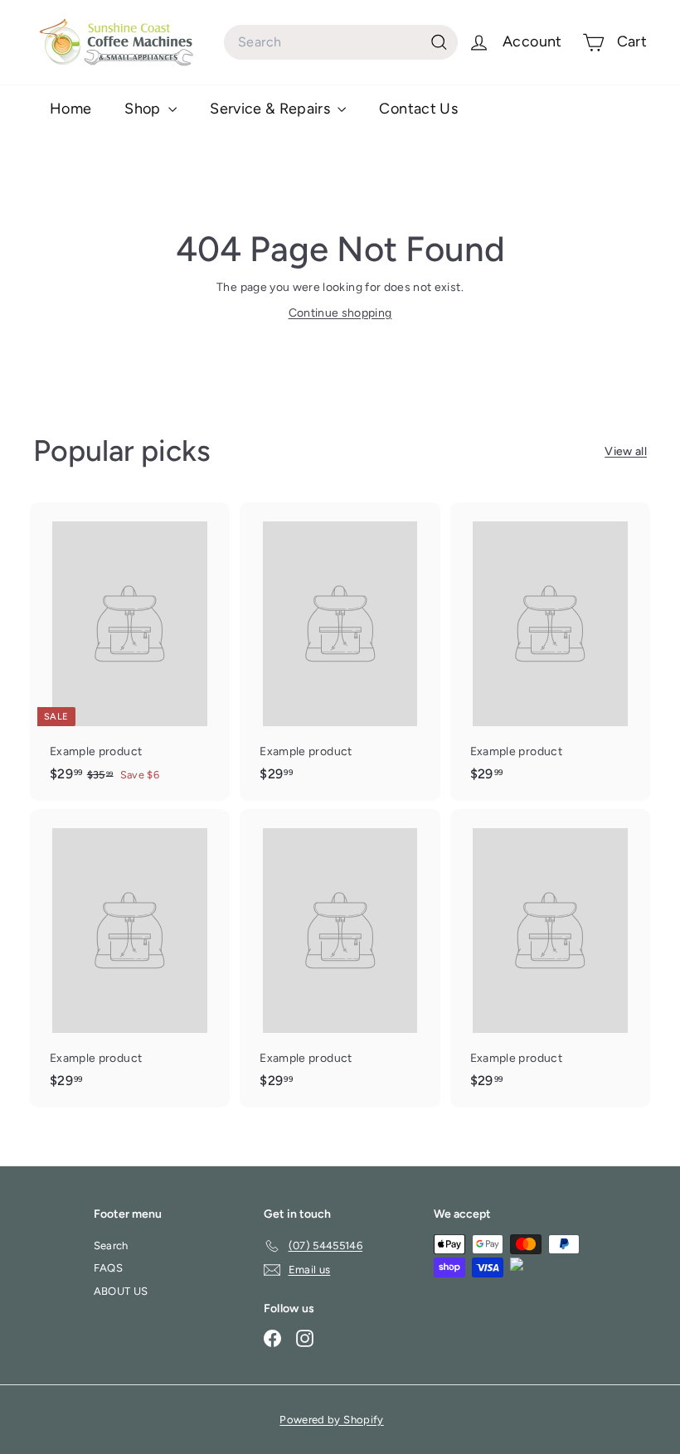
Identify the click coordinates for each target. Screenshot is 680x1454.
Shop (144, 108)
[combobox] (341, 42)
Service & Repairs (271, 108)
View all (626, 451)
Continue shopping (340, 313)
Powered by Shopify (331, 1419)
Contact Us (418, 108)
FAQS (108, 1268)
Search (111, 1245)
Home (70, 108)
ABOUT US (121, 1291)
